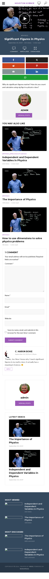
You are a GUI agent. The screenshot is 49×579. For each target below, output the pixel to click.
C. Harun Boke (23, 351)
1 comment (14, 51)
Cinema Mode (35, 51)
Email (7, 307)
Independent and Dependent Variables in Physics (20, 159)
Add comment (30, 541)
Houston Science (24, 3)
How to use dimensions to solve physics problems (22, 240)
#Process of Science (18, 154)
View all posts (24, 115)
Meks (31, 566)
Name (7, 295)
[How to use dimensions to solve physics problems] (24, 219)
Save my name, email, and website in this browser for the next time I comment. (23, 331)
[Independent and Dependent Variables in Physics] (24, 458)
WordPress (24, 569)
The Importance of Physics (19, 199)
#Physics (24, 35)
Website (8, 318)
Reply (9, 369)
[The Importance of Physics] (24, 428)
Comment (9, 264)
